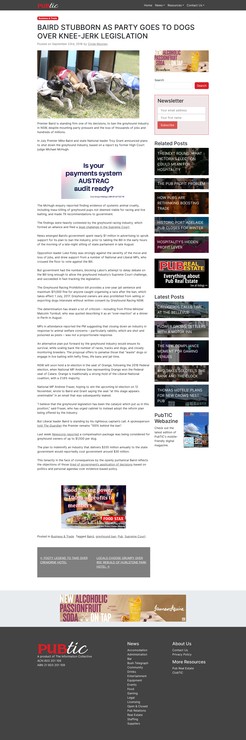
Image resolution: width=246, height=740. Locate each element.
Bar (129, 658)
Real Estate (135, 715)
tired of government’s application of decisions (101, 464)
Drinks (131, 671)
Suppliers (133, 723)
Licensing (133, 702)
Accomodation (137, 650)
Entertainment (137, 676)
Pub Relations (136, 710)
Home (148, 5)
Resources (175, 5)
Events (132, 684)
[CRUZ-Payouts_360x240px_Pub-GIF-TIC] (93, 177)
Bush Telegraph (137, 663)
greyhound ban (106, 536)
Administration (137, 654)
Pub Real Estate (183, 668)
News (159, 5)
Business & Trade (48, 18)
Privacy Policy (182, 654)
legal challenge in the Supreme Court (104, 227)
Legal (131, 697)
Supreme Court (135, 536)
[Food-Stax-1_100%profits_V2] (93, 507)
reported (65, 434)
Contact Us (194, 5)
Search (159, 80)
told (49, 425)
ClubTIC (177, 672)
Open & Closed (137, 706)
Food (130, 689)
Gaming (132, 693)
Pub (120, 536)
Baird (90, 536)
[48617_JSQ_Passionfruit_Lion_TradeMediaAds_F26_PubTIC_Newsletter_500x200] (182, 61)
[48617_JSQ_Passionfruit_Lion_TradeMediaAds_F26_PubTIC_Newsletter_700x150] (123, 608)
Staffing (132, 719)
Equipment (134, 680)
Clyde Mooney (98, 44)
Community (135, 667)
